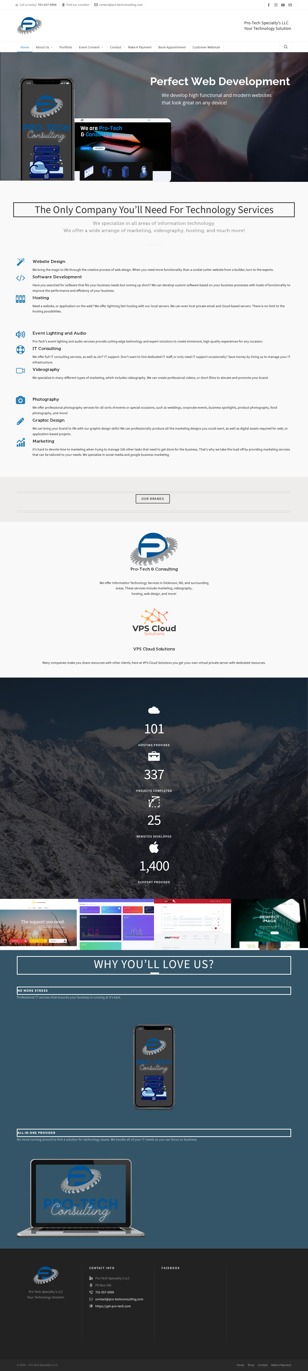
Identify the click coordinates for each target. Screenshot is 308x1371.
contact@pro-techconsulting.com (121, 5)
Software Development (57, 276)
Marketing (43, 441)
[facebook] (269, 5)
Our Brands (152, 498)
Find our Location (77, 5)
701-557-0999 (104, 1292)
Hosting (40, 297)
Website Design (48, 261)
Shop (251, 1365)
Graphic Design (48, 420)
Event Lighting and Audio (59, 333)
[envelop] (291, 5)
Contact (263, 1365)
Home (240, 1365)
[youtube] (283, 5)
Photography (45, 399)
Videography (46, 369)
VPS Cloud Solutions (154, 649)
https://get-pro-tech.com (113, 1306)
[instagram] (276, 4)
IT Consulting (46, 348)
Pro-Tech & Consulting (154, 569)
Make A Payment (281, 1365)
